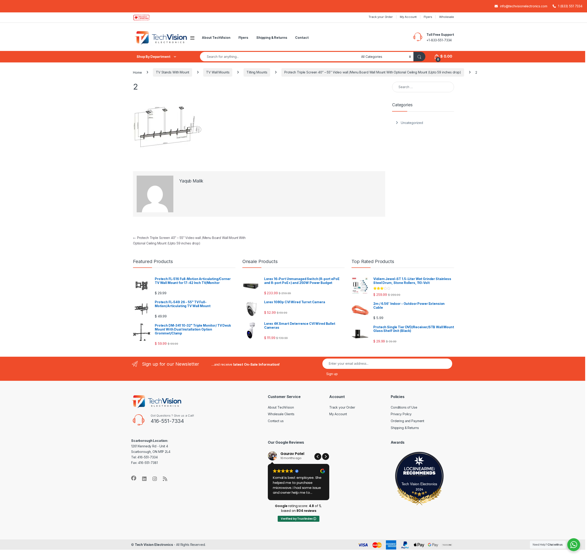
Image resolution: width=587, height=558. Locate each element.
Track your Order (380, 17)
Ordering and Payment (407, 421)
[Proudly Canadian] (145, 17)
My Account (408, 17)
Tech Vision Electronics (419, 483)
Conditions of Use (404, 407)
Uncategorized (412, 123)
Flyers (428, 17)
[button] (325, 456)
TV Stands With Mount (172, 72)
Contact (301, 37)
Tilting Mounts (256, 72)
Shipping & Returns (271, 37)
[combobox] (279, 56)
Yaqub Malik (191, 181)
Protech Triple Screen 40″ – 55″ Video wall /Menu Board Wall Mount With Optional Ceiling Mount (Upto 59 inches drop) (372, 72)
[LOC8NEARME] (419, 470)
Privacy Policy (401, 414)
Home (137, 72)
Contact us (276, 421)
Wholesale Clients (281, 414)
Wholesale (446, 17)
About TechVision (216, 37)
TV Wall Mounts (217, 72)
